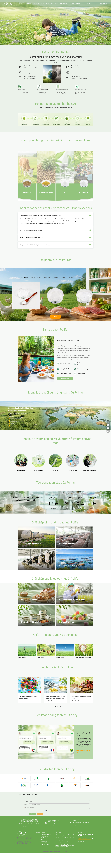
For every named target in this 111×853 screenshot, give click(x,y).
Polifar (78, 3)
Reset (40, 813)
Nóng (72, 3)
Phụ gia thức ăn (45, 3)
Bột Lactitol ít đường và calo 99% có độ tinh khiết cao (26, 295)
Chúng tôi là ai (44, 841)
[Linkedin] (81, 841)
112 (60, 706)
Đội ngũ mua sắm (21, 470)
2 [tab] (56, 790)
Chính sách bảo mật (45, 844)
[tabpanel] (23, 782)
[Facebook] (79, 841)
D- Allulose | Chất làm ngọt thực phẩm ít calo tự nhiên (55, 295)
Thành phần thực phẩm (46, 834)
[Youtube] (83, 841)
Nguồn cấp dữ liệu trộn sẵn (62, 3)
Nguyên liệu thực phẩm (33, 3)
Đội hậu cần (55, 470)
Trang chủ (22, 3)
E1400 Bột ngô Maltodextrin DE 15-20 (84, 295)
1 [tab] (54, 790)
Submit (32, 813)
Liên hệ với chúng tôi (65, 378)
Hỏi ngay (55, 316)
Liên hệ (88, 3)
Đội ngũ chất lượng (38, 470)
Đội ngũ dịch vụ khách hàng (89, 470)
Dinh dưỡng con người (14, 32)
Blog (83, 3)
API (52, 3)
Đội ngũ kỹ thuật (73, 470)
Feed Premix (43, 837)
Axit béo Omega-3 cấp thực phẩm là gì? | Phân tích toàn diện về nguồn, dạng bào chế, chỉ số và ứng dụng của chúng (55, 698)
